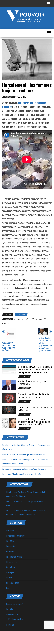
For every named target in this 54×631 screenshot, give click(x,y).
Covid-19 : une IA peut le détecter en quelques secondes (34, 396)
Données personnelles (15, 535)
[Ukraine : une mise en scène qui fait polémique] (9, 410)
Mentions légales (15, 619)
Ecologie (10, 541)
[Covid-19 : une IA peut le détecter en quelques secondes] (9, 398)
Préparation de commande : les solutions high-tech (8, 347)
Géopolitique (11, 551)
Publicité (10, 625)
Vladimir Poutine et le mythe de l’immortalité (33, 382)
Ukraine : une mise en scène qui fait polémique (35, 409)
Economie (10, 546)
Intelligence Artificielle (15, 556)
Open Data (10, 567)
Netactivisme (21, 314)
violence (6, 323)
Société (9, 577)
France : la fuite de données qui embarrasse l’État (23, 454)
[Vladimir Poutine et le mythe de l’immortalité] (9, 385)
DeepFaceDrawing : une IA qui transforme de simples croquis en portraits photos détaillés (34, 422)
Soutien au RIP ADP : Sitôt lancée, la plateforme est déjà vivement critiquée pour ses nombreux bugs (35, 369)
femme (39, 319)
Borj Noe (22, 97)
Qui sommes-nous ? (14, 604)
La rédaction (11, 609)
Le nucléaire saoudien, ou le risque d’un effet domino (24, 469)
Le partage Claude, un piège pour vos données (22, 474)
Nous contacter (13, 614)
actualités (18, 319)
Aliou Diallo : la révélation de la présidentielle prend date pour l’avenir (45, 344)
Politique (10, 572)
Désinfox (10, 530)
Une (8, 588)
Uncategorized (12, 583)
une (45, 318)
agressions (29, 318)
